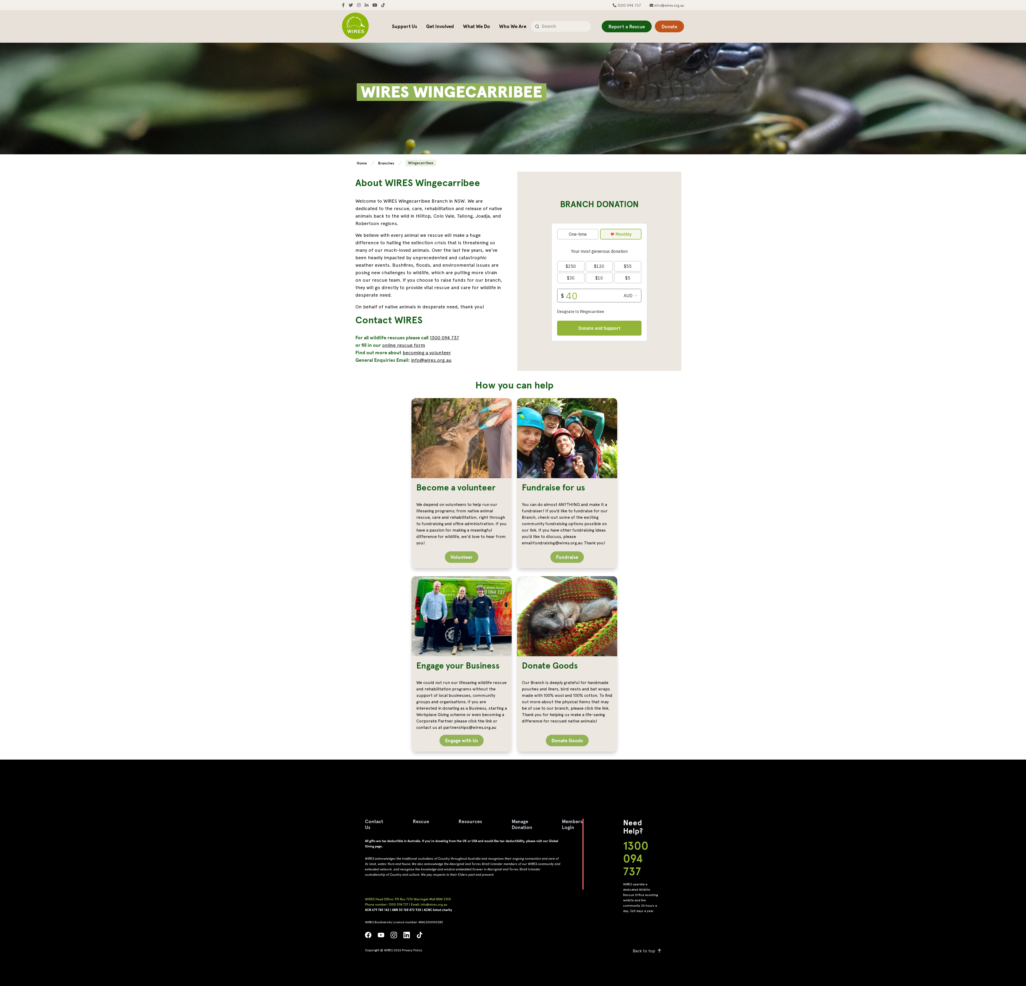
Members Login (572, 824)
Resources (470, 821)
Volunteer (461, 557)
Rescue (421, 821)
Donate (669, 26)
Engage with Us (461, 740)
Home (362, 163)
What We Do (476, 26)
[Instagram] (394, 936)
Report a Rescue (626, 26)
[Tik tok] (419, 936)
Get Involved (440, 26)
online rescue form (403, 345)
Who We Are (512, 26)
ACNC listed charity (438, 910)
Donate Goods (567, 740)
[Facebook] (368, 936)
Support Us (404, 26)
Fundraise (567, 557)
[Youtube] (381, 936)
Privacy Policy (412, 950)
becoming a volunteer (427, 352)
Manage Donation (522, 824)
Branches (386, 163)
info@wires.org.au (668, 5)
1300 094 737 (628, 5)
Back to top (644, 950)
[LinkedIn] (406, 936)
